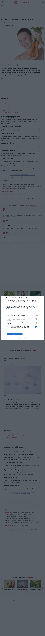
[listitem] (22, 313)
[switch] (36, 315)
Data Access (22, 338)
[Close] (41, 298)
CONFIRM (15, 334)
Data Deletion (16, 338)
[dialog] (22, 318)
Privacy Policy (28, 338)
